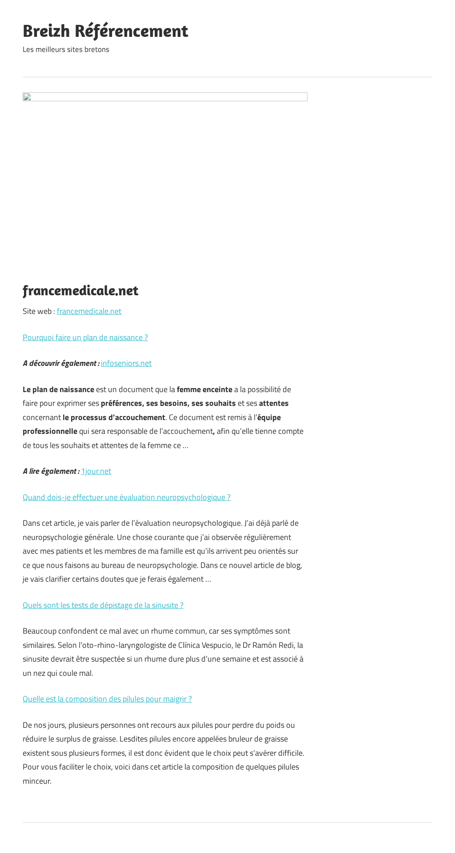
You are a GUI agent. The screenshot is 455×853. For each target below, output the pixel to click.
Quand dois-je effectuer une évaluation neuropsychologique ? (127, 497)
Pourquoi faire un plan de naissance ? (85, 337)
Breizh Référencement (105, 30)
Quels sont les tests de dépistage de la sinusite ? (103, 605)
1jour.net (96, 471)
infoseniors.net (126, 363)
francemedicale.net (89, 311)
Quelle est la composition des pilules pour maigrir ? (107, 699)
